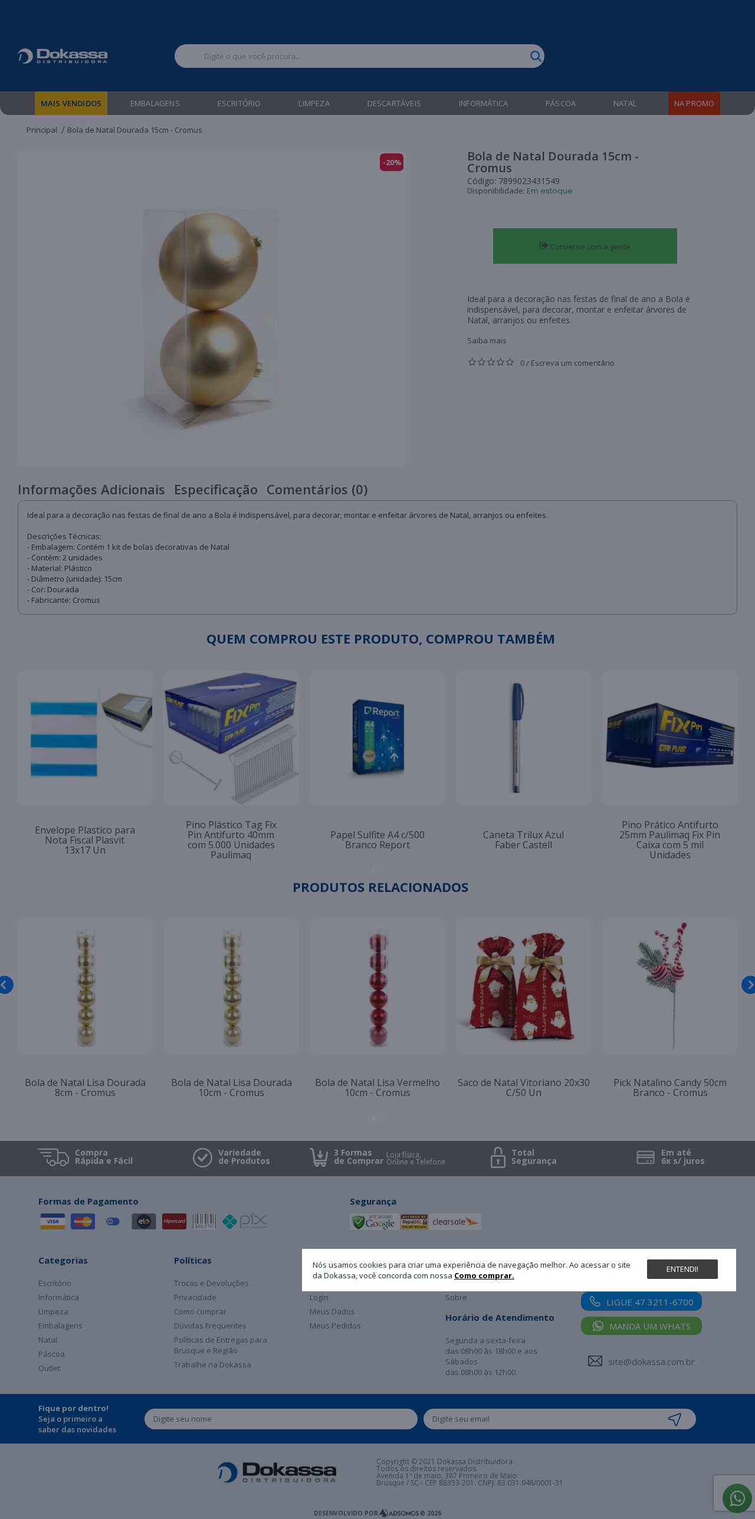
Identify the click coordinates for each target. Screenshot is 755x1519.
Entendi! (682, 1269)
